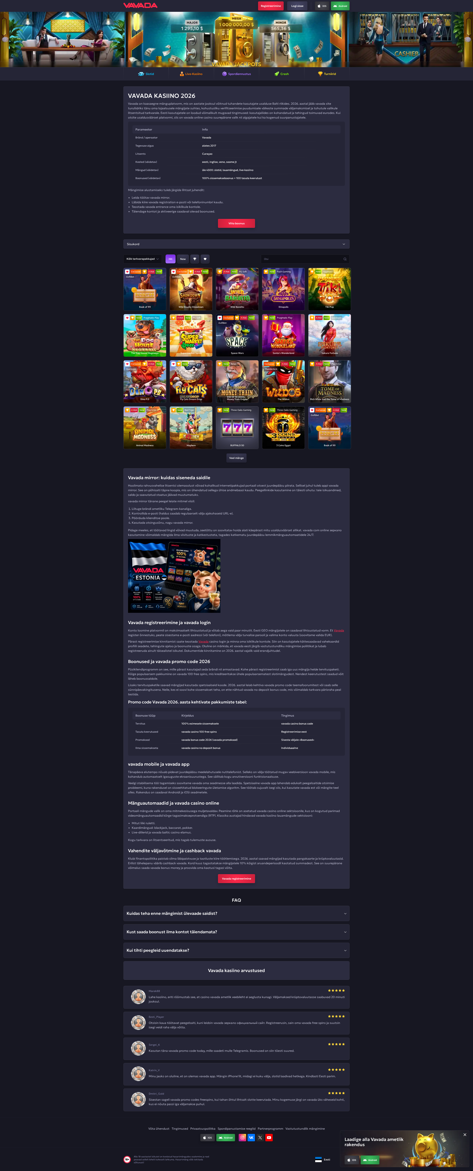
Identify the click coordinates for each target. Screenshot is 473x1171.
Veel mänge (236, 458)
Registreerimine (271, 6)
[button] (4, 39)
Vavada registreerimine (236, 878)
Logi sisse (297, 6)
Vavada (339, 630)
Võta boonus (237, 223)
